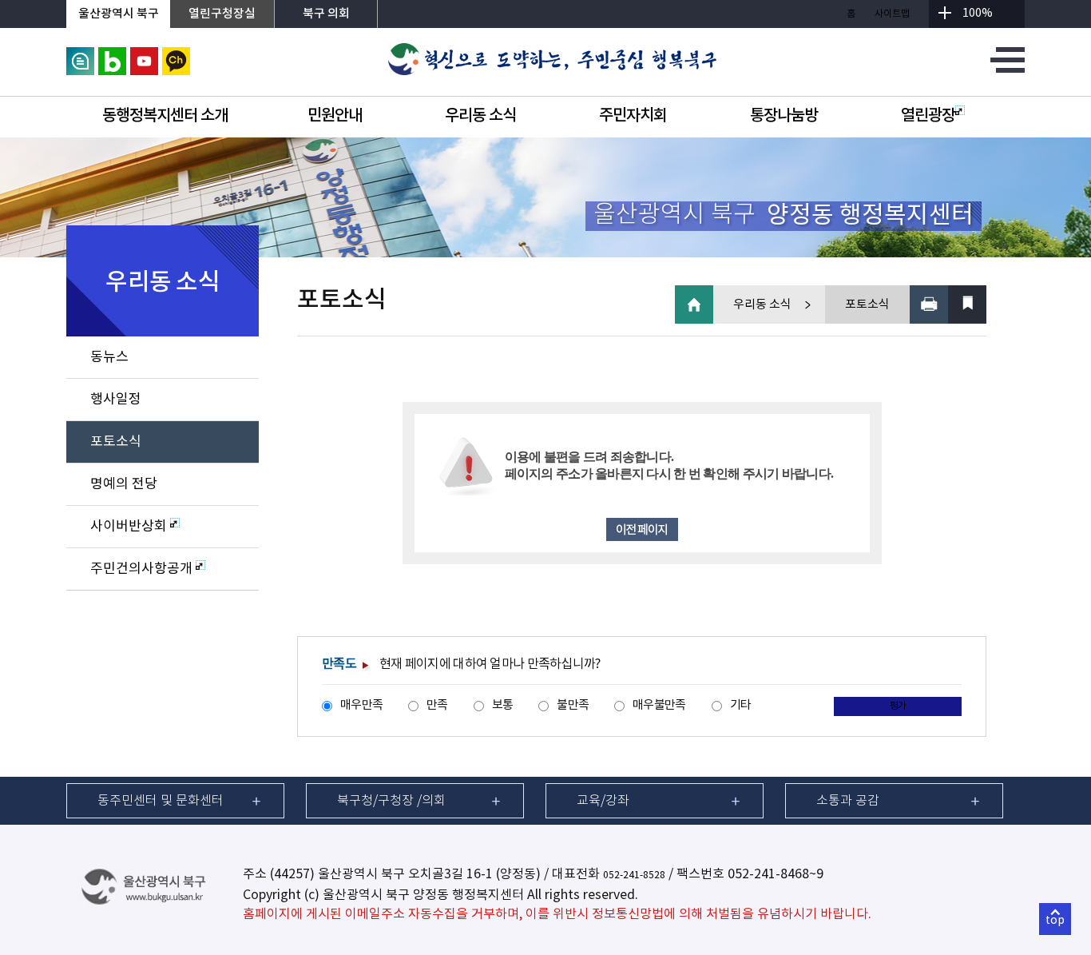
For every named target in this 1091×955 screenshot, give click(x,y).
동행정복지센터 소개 (165, 115)
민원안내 (334, 115)
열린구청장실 (222, 14)
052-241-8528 (634, 875)
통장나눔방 (784, 115)
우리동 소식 (480, 115)
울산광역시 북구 (118, 14)
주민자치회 (633, 115)
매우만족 (361, 705)
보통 (503, 705)
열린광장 (928, 115)
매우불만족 (659, 705)
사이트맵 (892, 14)
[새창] (80, 55)
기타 (741, 705)
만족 (437, 705)
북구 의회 (326, 14)
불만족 (573, 705)
